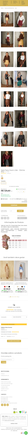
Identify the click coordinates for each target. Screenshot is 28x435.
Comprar (14, 205)
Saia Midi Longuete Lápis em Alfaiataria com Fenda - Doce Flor (7, 284)
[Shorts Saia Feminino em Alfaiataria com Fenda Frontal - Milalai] (21, 271)
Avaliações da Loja (5, 375)
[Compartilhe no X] (5, 218)
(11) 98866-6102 (5, 398)
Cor (2, 176)
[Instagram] (5, 405)
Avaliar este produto (14, 341)
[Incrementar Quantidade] (23, 192)
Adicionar (22, 218)
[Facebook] (2, 405)
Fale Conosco (4, 390)
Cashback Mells (4, 387)
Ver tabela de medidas (14, 186)
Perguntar (4, 362)
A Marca (2, 373)
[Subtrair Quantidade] (18, 192)
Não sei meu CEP (4, 211)
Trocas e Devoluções (5, 385)
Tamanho (3, 181)
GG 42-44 (3, 183)
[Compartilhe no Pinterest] (8, 218)
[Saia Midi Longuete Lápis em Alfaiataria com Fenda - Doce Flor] (7, 271)
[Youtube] (8, 405)
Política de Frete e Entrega (6, 383)
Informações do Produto (14, 222)
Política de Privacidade (9, 420)
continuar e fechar (14, 423)
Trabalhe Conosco (5, 388)
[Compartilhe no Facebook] (2, 218)
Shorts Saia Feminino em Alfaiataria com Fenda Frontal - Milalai (21, 284)
